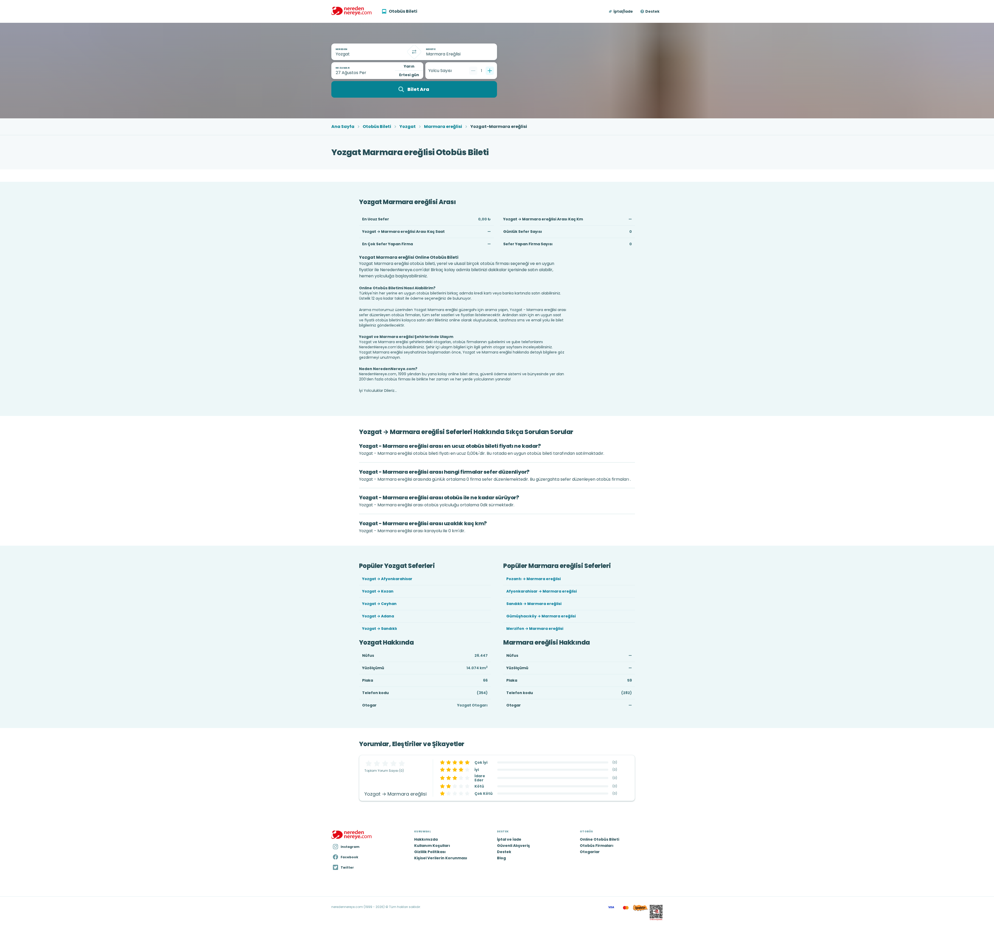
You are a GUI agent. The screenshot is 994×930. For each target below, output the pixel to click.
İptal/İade (623, 11)
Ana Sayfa (342, 126)
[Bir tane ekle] (490, 71)
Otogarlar (590, 851)
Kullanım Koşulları (432, 845)
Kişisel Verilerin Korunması (440, 858)
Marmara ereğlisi (443, 126)
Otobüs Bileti (377, 126)
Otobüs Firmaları (596, 845)
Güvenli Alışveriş (513, 845)
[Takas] (414, 52)
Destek (652, 11)
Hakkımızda (426, 839)
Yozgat (407, 126)
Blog (501, 858)
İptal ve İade (509, 839)
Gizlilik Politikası (430, 851)
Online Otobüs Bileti (599, 839)
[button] (621, 11)
